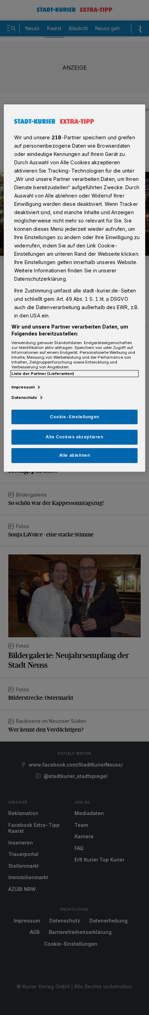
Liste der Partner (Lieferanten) (42, 373)
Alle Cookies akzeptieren (74, 437)
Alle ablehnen (74, 455)
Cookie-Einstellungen (74, 416)
